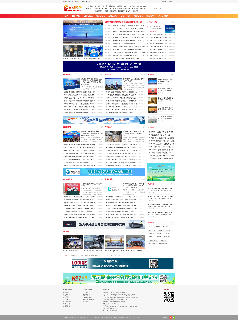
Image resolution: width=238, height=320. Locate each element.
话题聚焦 (151, 222)
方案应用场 (112, 16)
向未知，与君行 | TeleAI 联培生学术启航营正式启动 (129, 46)
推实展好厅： (89, 8)
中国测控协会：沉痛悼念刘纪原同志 (124, 43)
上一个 (141, 232)
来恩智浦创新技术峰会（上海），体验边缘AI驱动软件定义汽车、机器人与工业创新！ (90, 153)
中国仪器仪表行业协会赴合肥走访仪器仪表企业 (79, 104)
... (148, 6)
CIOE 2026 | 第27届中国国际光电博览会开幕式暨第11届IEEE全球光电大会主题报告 (90, 107)
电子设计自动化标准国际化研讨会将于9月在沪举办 (128, 34)
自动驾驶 (132, 6)
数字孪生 (97, 6)
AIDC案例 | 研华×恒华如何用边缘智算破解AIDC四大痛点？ (124, 162)
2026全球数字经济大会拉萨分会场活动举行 (126, 58)
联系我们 (88, 1)
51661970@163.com (132, 297)
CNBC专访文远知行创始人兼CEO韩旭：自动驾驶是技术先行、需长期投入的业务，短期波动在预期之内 (133, 185)
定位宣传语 (86, 295)
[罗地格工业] (119, 263)
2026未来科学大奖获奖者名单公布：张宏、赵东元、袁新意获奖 (84, 159)
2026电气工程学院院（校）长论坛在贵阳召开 (78, 211)
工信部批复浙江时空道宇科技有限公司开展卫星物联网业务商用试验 (127, 144)
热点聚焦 (151, 184)
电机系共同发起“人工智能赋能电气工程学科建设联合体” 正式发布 (84, 205)
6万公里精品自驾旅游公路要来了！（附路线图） (128, 49)
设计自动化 (108, 34)
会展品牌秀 (150, 16)
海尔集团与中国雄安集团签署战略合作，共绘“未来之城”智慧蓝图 (126, 95)
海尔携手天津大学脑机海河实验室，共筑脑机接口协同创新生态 (83, 156)
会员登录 (170, 1)
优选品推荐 (118, 8)
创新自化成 (100, 16)
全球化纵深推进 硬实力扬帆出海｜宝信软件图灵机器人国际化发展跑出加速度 (130, 101)
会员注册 (163, 1)
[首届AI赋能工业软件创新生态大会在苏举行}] (83, 32)
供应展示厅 (94, 11)
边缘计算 (104, 6)
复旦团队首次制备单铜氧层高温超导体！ (76, 162)
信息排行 (151, 127)
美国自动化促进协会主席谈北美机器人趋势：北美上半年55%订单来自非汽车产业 (89, 92)
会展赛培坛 (76, 16)
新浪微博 (170, 317)
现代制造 (135, 11)
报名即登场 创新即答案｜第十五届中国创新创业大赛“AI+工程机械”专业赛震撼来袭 (89, 150)
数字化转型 (112, 6)
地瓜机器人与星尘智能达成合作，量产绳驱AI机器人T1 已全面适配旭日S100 (133, 133)
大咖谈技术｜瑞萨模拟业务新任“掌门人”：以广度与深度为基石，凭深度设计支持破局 (132, 110)
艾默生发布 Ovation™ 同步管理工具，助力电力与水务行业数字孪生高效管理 (129, 150)
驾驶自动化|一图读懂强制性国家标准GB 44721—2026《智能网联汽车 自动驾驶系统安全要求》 (135, 217)
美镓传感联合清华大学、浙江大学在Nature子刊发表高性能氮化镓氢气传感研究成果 (90, 165)
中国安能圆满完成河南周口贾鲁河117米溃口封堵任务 (122, 165)
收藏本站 (77, 1)
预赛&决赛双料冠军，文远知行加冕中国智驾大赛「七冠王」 (124, 200)
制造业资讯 (113, 11)
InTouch (139, 6)
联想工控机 (167, 237)
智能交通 (151, 233)
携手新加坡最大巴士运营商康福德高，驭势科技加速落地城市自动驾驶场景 (129, 211)
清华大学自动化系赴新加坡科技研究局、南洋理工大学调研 (82, 217)
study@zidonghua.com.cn (118, 304)
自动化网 (158, 226)
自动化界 (166, 233)
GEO (144, 6)
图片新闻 (66, 231)
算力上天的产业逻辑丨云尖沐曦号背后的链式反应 (79, 147)
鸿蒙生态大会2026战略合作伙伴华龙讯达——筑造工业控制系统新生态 (128, 156)
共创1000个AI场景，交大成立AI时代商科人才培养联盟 (81, 208)
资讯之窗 (111, 8)
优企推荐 (104, 8)
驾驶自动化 (138, 16)
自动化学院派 (125, 16)
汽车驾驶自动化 (153, 240)
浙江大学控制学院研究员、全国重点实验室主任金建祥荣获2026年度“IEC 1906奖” (89, 203)
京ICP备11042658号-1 (104, 317)
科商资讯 (97, 8)
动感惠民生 (108, 25)
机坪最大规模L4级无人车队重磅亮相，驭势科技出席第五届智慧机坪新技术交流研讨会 (132, 203)
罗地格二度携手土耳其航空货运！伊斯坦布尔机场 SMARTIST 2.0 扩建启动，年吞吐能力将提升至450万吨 (138, 159)
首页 (66, 16)
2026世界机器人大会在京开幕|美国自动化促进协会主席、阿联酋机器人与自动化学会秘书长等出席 (94, 95)
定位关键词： (89, 6)
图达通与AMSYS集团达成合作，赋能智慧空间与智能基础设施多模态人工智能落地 (131, 98)
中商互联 (105, 11)
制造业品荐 (121, 11)
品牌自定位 (88, 16)
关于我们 (82, 1)
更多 (173, 22)
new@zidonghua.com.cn (117, 301)
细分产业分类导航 (163, 243)
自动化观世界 (67, 289)
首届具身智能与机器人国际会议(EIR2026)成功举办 (80, 113)
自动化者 (165, 226)
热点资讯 (151, 74)
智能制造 (119, 6)
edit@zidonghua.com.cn (117, 297)
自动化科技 (152, 230)
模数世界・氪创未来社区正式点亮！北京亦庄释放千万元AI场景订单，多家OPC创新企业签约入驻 (92, 133)
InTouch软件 (152, 243)
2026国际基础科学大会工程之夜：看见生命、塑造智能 (81, 200)
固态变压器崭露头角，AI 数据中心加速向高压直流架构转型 (124, 153)
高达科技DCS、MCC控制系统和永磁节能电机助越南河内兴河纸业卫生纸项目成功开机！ (133, 147)
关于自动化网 (163, 16)
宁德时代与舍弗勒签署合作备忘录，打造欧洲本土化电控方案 (125, 92)
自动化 (150, 226)
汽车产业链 (108, 49)
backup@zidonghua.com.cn (118, 299)
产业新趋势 (135, 8)
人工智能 (159, 233)
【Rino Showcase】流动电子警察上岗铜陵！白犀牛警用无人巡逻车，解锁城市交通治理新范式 (135, 208)
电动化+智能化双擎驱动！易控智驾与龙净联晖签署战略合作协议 (126, 214)
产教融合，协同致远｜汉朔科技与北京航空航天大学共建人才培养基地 (86, 214)
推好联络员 (163, 240)
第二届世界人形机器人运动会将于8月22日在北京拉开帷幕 (82, 110)
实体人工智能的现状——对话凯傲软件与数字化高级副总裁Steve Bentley (128, 104)
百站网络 (128, 11)
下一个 (144, 232)
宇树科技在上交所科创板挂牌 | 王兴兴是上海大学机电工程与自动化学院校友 (87, 197)
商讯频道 (142, 8)
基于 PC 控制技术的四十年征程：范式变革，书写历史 (123, 107)
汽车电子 (126, 6)
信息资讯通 (126, 8)
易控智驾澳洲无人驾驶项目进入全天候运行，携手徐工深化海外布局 (127, 197)
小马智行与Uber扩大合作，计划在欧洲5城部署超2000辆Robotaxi (126, 205)
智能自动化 (108, 46)
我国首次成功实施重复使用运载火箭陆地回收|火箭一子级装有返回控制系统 (125, 22)
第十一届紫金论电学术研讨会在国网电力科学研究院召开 (81, 101)
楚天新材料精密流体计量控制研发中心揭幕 (119, 113)
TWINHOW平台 (87, 297)
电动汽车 (159, 237)
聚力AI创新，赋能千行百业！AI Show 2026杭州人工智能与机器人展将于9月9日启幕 (90, 98)
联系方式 (106, 289)
